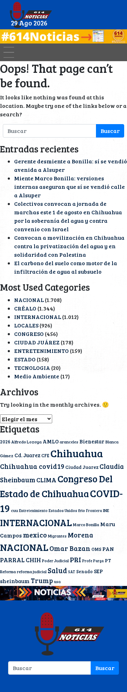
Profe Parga (93, 560)
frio (81, 510)
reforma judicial (32, 571)
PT (108, 560)
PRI (75, 559)
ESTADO (25, 359)
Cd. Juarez (27, 455)
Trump (42, 580)
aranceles (69, 441)
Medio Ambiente (36, 376)
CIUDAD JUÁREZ (37, 342)
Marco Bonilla (86, 524)
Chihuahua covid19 (32, 466)
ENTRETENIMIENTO (41, 350)
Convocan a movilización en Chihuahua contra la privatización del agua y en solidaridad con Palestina (69, 246)
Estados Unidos (63, 510)
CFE (45, 455)
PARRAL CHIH (20, 560)
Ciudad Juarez (81, 467)
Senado (84, 571)
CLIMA (46, 480)
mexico (35, 535)
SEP (98, 571)
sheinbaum (15, 581)
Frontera (94, 510)
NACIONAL (29, 299)
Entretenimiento (33, 510)
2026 (5, 441)
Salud (57, 570)
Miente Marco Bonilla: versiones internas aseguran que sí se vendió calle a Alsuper (69, 186)
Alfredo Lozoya (26, 441)
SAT (71, 571)
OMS (96, 549)
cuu (14, 510)
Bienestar (91, 441)
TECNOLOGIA (32, 367)
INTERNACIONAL (37, 316)
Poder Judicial (55, 560)
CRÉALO (25, 308)
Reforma (8, 571)
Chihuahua (76, 453)
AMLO (51, 441)
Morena (80, 534)
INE (106, 510)
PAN (108, 549)
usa (57, 581)
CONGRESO (29, 333)
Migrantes (57, 536)
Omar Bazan (69, 548)
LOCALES (26, 325)
